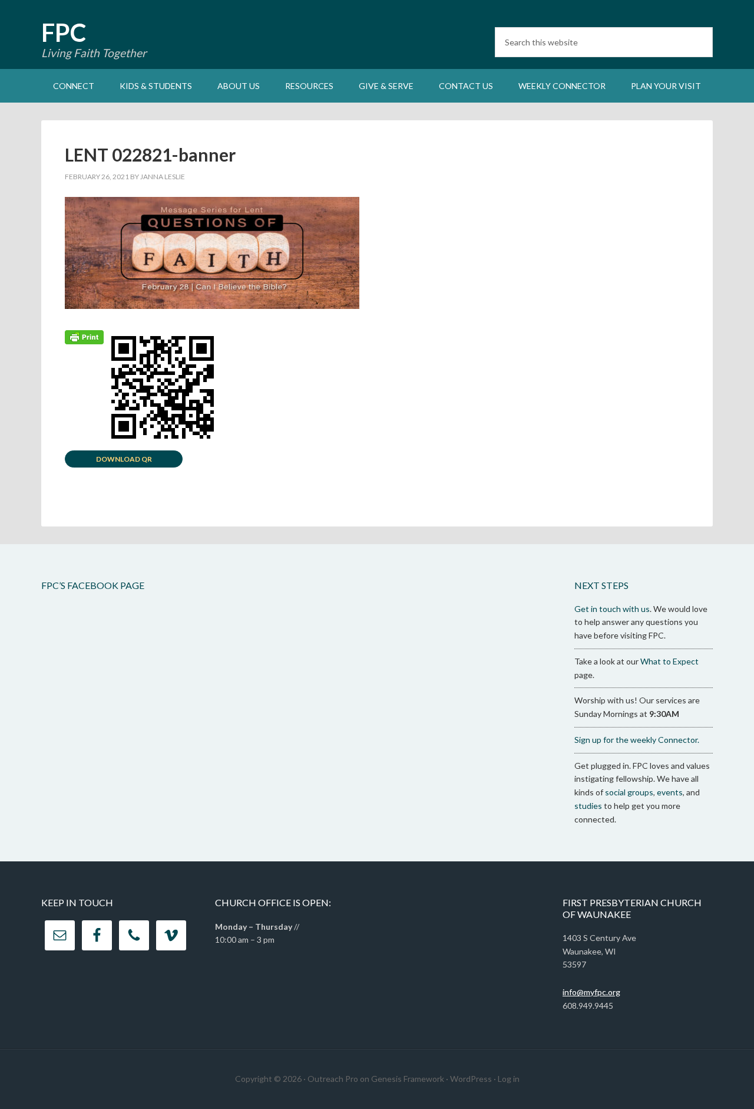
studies (588, 806)
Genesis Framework (407, 1079)
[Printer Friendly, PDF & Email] (84, 336)
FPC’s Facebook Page (92, 585)
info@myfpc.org (591, 992)
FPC (63, 32)
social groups (629, 792)
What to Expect (669, 661)
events (670, 792)
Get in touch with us (612, 609)
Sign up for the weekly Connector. (636, 740)
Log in (509, 1079)
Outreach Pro (332, 1079)
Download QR (124, 459)
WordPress (471, 1079)
